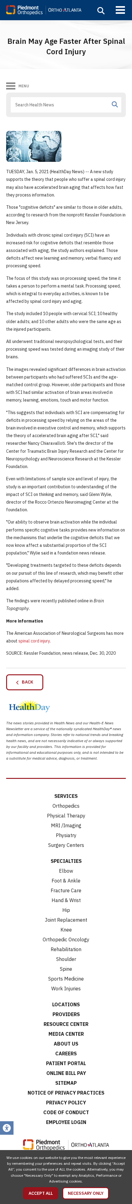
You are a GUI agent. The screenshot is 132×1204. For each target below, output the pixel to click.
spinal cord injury (34, 641)
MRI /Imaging (66, 825)
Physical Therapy (66, 816)
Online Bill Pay (66, 1073)
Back (26, 682)
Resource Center (66, 1024)
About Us (66, 1044)
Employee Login (66, 1122)
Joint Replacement (66, 920)
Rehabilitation (66, 949)
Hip (66, 910)
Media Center (66, 1034)
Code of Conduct (66, 1112)
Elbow (66, 871)
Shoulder (66, 959)
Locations (66, 1004)
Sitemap (66, 1083)
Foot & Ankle (66, 881)
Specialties (66, 861)
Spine (66, 969)
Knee (66, 930)
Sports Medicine (66, 979)
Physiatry (66, 835)
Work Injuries (66, 988)
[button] (101, 10)
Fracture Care (66, 890)
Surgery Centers (66, 845)
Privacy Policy (66, 1102)
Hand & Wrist (66, 900)
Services (66, 796)
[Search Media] (115, 104)
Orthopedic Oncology (66, 939)
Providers (66, 1014)
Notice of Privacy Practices (66, 1093)
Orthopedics (66, 806)
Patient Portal (66, 1063)
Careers (66, 1053)
